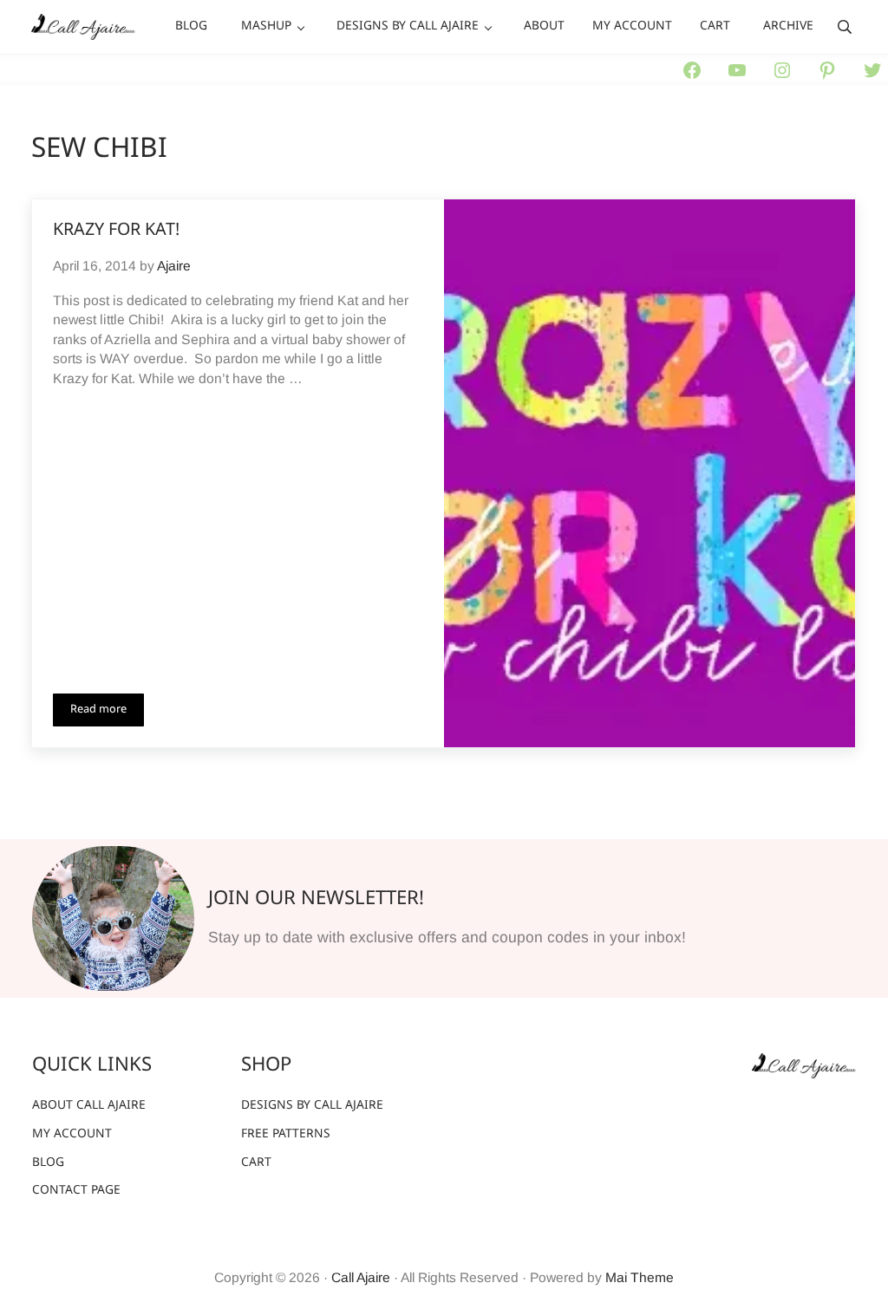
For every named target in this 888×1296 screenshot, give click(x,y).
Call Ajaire (360, 1277)
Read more (107, 712)
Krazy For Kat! (116, 231)
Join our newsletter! (316, 899)
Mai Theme (639, 1277)
